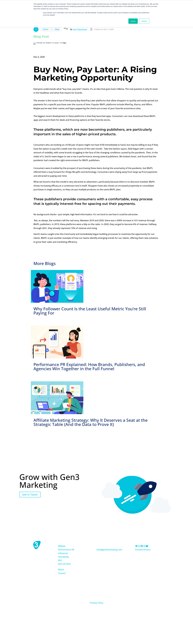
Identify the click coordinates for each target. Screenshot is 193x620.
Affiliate (61, 546)
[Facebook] (141, 546)
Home (45, 29)
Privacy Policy (96, 602)
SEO (60, 560)
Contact (62, 573)
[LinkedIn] (136, 546)
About (61, 569)
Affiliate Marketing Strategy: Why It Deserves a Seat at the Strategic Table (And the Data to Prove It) (90, 422)
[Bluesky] (147, 546)
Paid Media (63, 556)
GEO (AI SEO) (64, 563)
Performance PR (66, 549)
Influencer (63, 553)
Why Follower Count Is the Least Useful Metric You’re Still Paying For (89, 311)
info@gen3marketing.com (109, 549)
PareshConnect (142, 549)
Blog (57, 29)
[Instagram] (144, 546)
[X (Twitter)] (139, 546)
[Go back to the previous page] (35, 29)
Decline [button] (144, 21)
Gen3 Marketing (80, 29)
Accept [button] (133, 21)
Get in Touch (30, 494)
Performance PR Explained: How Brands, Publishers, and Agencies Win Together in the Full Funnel (89, 366)
